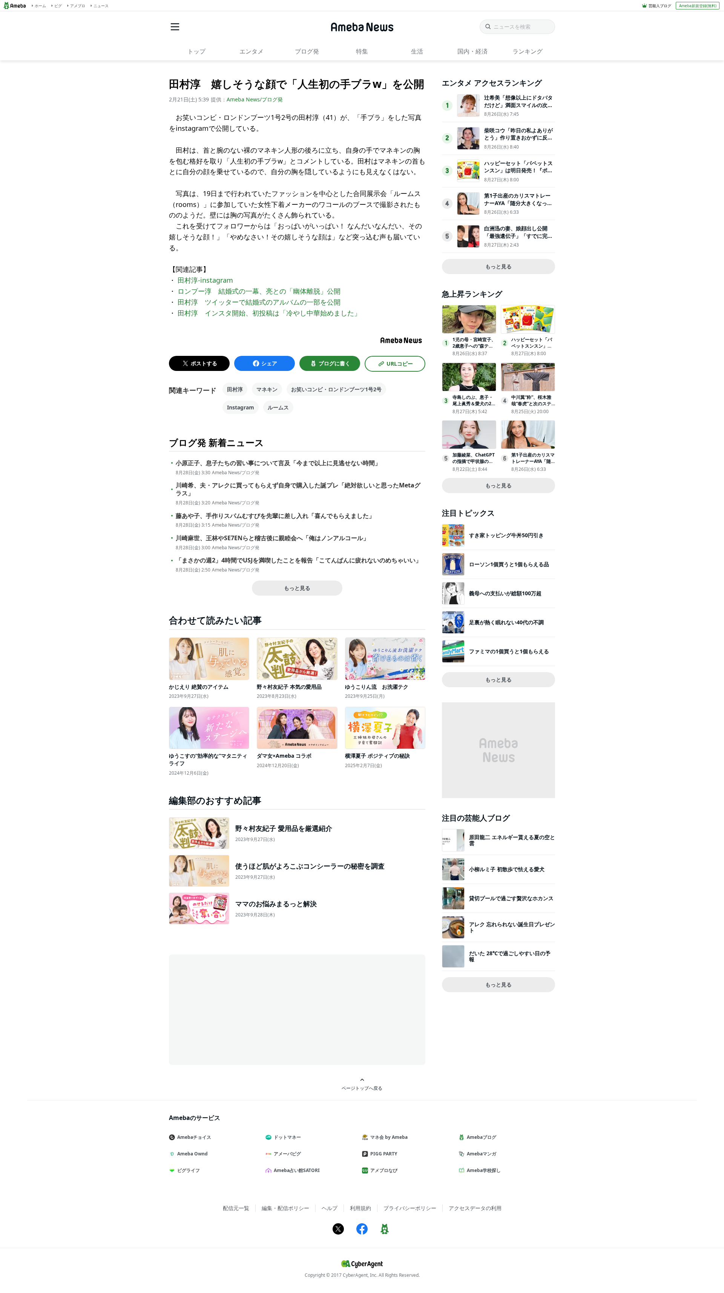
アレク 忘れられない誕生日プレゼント (512, 927)
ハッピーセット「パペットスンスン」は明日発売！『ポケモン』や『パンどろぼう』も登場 (518, 174)
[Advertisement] (236, 1009)
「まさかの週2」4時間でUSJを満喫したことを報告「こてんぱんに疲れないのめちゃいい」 (299, 560)
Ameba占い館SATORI (297, 1170)
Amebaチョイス (194, 1137)
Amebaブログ (481, 1137)
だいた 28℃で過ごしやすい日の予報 (510, 956)
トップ (196, 51)
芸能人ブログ (660, 5)
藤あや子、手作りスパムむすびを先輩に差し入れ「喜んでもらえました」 (275, 516)
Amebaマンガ (481, 1154)
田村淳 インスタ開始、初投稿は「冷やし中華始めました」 (269, 312)
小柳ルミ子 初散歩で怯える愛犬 (507, 869)
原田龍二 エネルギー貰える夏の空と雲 (512, 840)
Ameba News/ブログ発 (255, 99)
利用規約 (360, 1208)
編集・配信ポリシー (285, 1208)
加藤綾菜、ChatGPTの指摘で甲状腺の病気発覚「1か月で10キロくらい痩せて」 (473, 464)
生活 (417, 51)
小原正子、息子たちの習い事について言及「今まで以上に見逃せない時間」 (278, 463)
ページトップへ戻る (362, 1088)
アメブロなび (383, 1170)
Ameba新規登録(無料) (697, 5)
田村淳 (235, 389)
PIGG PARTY (383, 1154)
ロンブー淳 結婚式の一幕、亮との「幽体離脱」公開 (259, 291)
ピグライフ (188, 1170)
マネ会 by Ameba (389, 1137)
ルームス (278, 407)
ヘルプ (329, 1208)
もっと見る (297, 587)
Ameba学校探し (484, 1170)
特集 (362, 51)
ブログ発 (307, 51)
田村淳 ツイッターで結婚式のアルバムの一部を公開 (259, 301)
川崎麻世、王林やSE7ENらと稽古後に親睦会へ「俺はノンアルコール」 (272, 538)
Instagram (240, 407)
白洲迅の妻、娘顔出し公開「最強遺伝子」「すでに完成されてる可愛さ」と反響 (518, 236)
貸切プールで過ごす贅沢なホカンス (511, 898)
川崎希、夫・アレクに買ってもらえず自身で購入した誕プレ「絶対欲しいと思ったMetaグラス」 (298, 489)
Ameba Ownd (192, 1154)
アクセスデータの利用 (475, 1208)
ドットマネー (287, 1137)
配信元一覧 (236, 1208)
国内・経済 (472, 51)
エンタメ (251, 51)
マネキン (267, 389)
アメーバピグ (287, 1154)
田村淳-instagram (205, 280)
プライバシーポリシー (409, 1208)
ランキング (527, 51)
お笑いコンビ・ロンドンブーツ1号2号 (336, 389)
